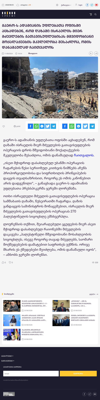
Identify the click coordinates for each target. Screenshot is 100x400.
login (80, 5)
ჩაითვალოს (83, 155)
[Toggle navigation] (91, 14)
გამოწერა (78, 373)
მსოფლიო (32, 53)
